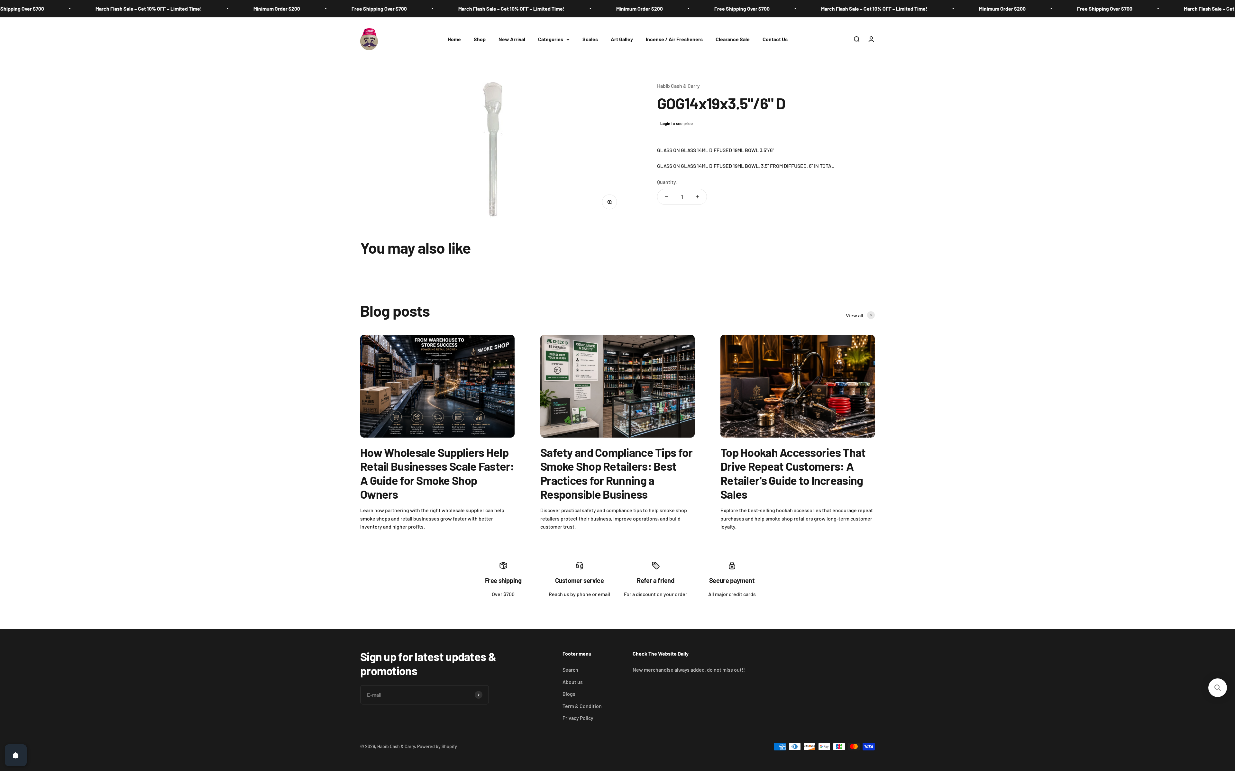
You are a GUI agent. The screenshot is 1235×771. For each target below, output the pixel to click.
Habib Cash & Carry (678, 86)
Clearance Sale (733, 39)
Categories (550, 39)
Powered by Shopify (437, 746)
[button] (1217, 687)
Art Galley (622, 39)
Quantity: (667, 182)
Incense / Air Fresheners (674, 39)
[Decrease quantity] (666, 196)
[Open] (16, 755)
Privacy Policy (578, 718)
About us (573, 682)
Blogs (569, 694)
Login (665, 123)
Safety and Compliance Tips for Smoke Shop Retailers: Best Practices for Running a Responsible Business (616, 473)
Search (570, 670)
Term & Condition (582, 706)
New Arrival (512, 39)
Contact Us (775, 39)
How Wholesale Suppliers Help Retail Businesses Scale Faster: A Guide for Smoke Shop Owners (437, 473)
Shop (480, 39)
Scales (590, 39)
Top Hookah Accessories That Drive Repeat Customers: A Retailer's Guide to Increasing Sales (793, 473)
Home (454, 39)
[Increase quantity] (697, 196)
